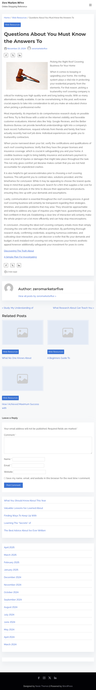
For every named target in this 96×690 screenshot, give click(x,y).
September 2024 (13, 599)
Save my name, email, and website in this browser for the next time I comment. (48, 478)
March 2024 (10, 644)
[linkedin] (55, 678)
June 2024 (9, 622)
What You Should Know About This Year (25, 500)
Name (8, 459)
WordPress (67, 686)
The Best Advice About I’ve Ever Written (25, 530)
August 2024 (10, 607)
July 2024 (9, 614)
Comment (10, 435)
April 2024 (9, 637)
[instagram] (44, 678)
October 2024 (11, 592)
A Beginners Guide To (58, 358)
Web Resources (19, 18)
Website (8, 472)
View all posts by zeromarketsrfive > (37, 296)
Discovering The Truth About (19, 251)
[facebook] (6, 55)
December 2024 (12, 577)
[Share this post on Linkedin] (20, 55)
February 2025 (11, 562)
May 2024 (9, 629)
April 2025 (9, 547)
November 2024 (12, 584)
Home (7, 18)
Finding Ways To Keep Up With (20, 515)
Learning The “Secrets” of (17, 523)
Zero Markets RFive (13, 2)
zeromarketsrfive (39, 48)
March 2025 (10, 555)
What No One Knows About (16, 358)
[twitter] (13, 55)
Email (7, 465)
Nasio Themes (42, 686)
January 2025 (11, 569)
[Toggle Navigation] (90, 5)
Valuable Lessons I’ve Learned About (23, 508)
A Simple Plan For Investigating (20, 257)
